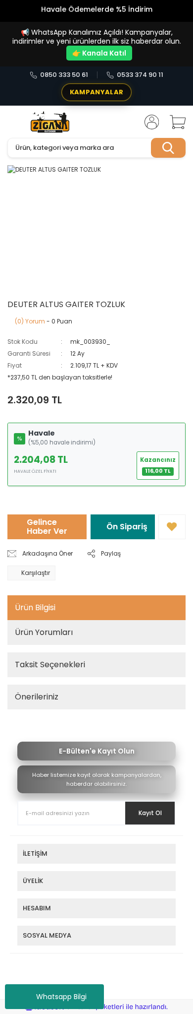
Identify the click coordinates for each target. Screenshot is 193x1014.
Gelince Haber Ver (47, 526)
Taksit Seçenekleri (50, 664)
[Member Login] (148, 122)
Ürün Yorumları (44, 632)
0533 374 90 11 (140, 74)
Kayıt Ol (150, 813)
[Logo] (50, 122)
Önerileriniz (36, 696)
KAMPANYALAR (96, 92)
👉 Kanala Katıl (99, 53)
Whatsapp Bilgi (61, 997)
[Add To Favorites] (172, 526)
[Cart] (174, 122)
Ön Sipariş (126, 526)
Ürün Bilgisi (35, 607)
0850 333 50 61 (64, 74)
